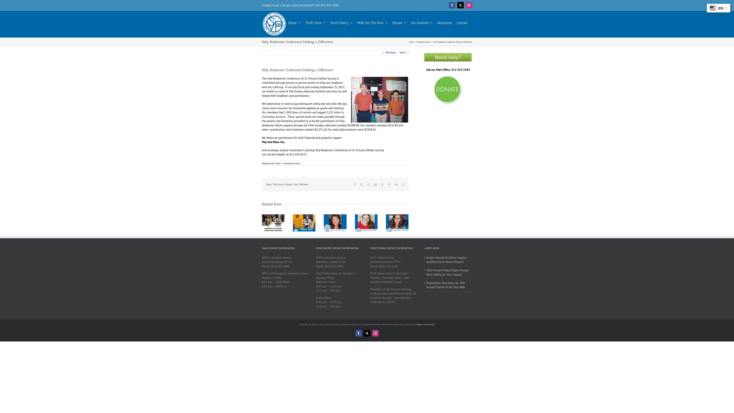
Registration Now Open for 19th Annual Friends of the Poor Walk (445, 285)
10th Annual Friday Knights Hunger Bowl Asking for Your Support (447, 272)
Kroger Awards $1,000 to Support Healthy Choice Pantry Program (446, 260)
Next (403, 52)
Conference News (291, 163)
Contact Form (270, 5)
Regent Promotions (426, 324)
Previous (391, 52)
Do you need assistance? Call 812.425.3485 (310, 5)
